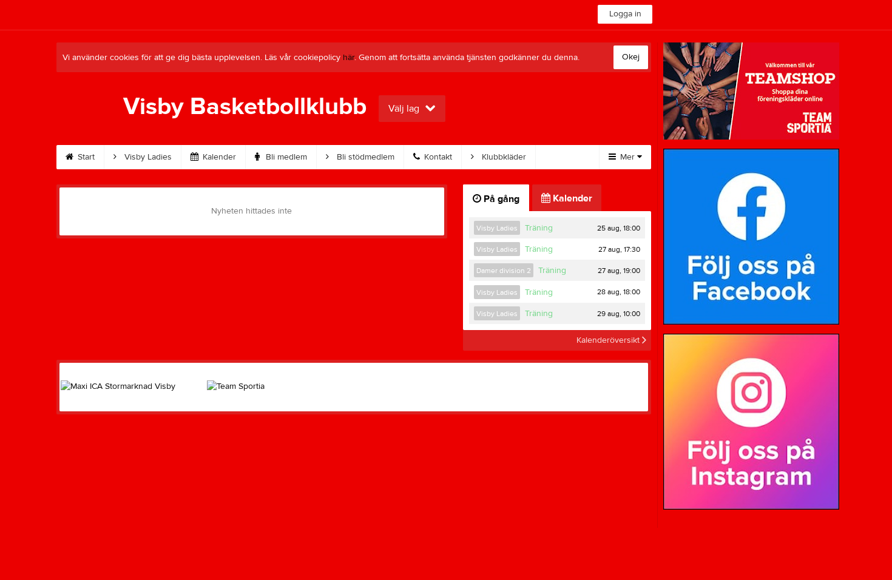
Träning (539, 228)
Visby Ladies (147, 157)
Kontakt (437, 157)
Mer (627, 157)
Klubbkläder (502, 157)
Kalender (218, 157)
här (348, 57)
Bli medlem (285, 157)
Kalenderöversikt (609, 340)
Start (85, 157)
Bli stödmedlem (364, 157)
